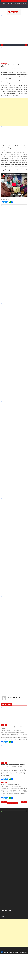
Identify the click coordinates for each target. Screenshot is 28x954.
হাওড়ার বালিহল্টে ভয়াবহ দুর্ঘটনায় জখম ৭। (24, 801)
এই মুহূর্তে (2, 63)
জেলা (5, 63)
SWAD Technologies (23, 952)
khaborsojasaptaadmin (16, 68)
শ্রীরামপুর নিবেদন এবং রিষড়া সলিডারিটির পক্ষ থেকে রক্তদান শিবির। (5, 801)
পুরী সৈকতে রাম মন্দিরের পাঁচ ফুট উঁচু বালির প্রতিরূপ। (10, 784)
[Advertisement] (14, 31)
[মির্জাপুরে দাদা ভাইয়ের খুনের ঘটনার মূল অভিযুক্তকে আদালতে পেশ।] (14, 753)
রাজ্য (5, 782)
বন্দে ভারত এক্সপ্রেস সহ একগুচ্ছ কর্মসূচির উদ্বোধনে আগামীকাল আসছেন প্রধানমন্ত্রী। (14, 727)
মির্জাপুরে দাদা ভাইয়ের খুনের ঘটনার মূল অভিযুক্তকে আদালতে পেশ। (13, 765)
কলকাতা (6, 725)
